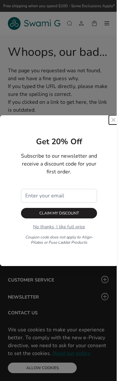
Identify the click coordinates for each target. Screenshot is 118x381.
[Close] (113, 119)
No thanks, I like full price (59, 227)
